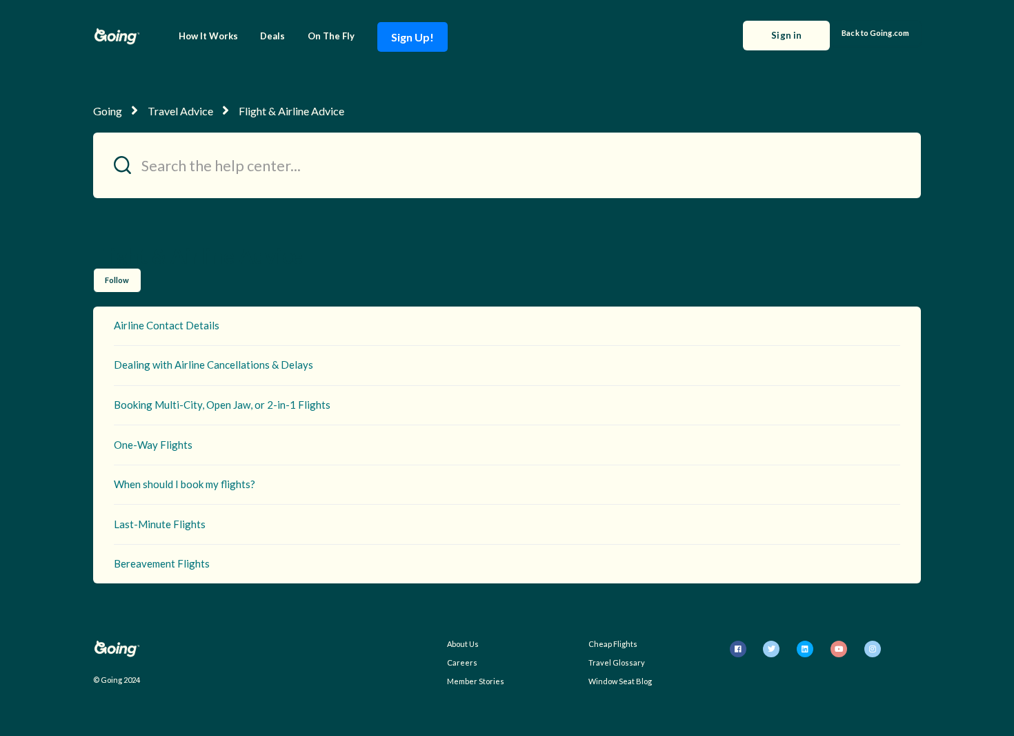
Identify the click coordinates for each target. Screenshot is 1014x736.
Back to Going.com (875, 32)
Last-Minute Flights (160, 524)
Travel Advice (180, 110)
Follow (117, 279)
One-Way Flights (153, 444)
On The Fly (331, 35)
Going (107, 110)
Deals (272, 35)
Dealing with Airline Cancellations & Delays (213, 364)
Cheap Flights (612, 643)
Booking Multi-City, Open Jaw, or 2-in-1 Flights (222, 404)
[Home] (116, 36)
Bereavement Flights (162, 563)
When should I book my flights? (184, 484)
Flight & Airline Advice (291, 110)
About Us (463, 643)
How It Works (208, 35)
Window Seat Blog (620, 681)
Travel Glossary (616, 662)
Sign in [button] (786, 35)
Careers (462, 662)
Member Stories (475, 681)
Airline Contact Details (166, 325)
